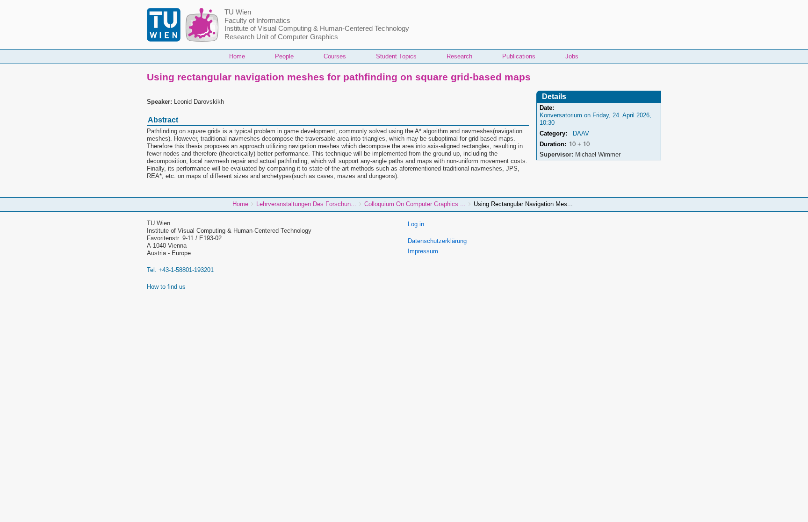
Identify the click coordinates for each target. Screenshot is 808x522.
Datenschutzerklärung (437, 240)
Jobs (571, 56)
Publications (518, 56)
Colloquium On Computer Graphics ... (415, 203)
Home (237, 56)
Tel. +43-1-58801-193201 (180, 269)
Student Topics (396, 56)
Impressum (423, 251)
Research (459, 56)
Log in (416, 224)
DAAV (581, 133)
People (284, 56)
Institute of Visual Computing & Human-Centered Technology (316, 28)
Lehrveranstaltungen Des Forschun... (306, 203)
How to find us (166, 286)
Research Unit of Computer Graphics (281, 37)
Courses (335, 56)
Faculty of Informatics (257, 20)
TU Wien (237, 12)
